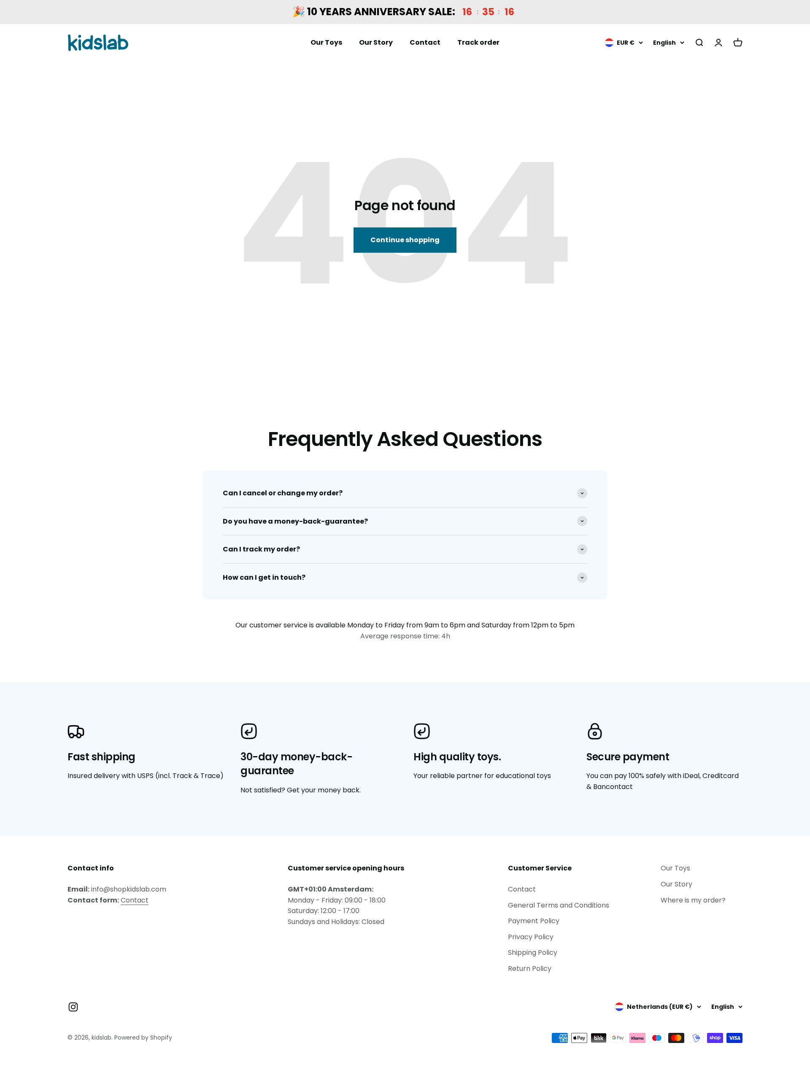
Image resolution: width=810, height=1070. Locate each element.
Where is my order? (693, 900)
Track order (478, 43)
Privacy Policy (531, 937)
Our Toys (326, 43)
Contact (425, 43)
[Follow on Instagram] (73, 1007)
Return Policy (529, 968)
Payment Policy (533, 921)
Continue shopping (405, 240)
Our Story (376, 43)
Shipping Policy (532, 952)
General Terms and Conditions (558, 905)
